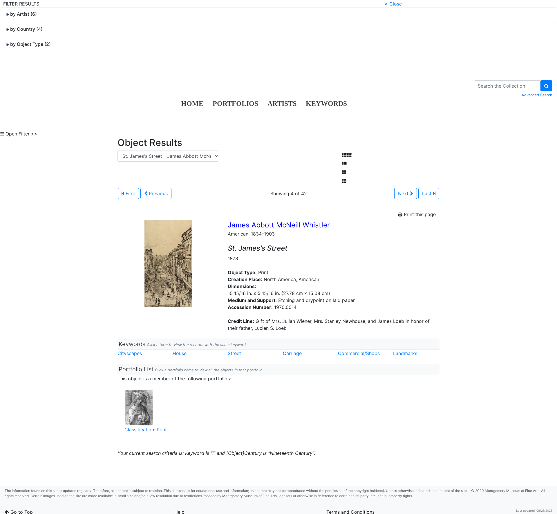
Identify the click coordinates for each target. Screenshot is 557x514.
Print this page (419, 214)
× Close (393, 4)
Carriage (292, 353)
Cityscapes (129, 353)
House (180, 353)
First (129, 193)
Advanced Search (537, 95)
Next (404, 193)
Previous (157, 193)
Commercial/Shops (359, 353)
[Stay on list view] (344, 181)
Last (427, 193)
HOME (192, 103)
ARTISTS (281, 103)
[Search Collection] (546, 85)
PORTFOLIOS (235, 103)
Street (234, 353)
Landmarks (405, 353)
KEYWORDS (326, 103)
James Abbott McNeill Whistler (279, 225)
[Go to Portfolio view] (344, 172)
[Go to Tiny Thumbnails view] (346, 155)
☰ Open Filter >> (18, 134)
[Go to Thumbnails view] (344, 163)
